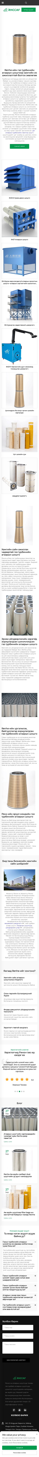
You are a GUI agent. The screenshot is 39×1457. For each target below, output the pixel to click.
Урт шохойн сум (19, 454)
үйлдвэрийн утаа (13, 928)
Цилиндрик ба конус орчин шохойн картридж (19, 412)
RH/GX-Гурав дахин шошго (19, 198)
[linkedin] (25, 1410)
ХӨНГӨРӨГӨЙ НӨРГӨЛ (16, 1360)
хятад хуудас (28, 10)
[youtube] (19, 1410)
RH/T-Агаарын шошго (19, 240)
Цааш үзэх (8, 1142)
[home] (11, 10)
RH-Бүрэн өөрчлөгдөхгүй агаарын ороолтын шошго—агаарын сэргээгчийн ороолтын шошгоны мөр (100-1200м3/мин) (19, 282)
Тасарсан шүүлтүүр (24, 926)
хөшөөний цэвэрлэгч (13, 923)
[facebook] (14, 1410)
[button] (15, 1091)
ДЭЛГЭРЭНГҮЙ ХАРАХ (19, 178)
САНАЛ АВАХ (19, 146)
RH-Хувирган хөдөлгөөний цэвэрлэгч (19, 325)
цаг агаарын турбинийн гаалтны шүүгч (20, 132)
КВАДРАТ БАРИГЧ (19, 496)
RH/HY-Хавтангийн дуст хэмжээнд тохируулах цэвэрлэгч (19, 368)
